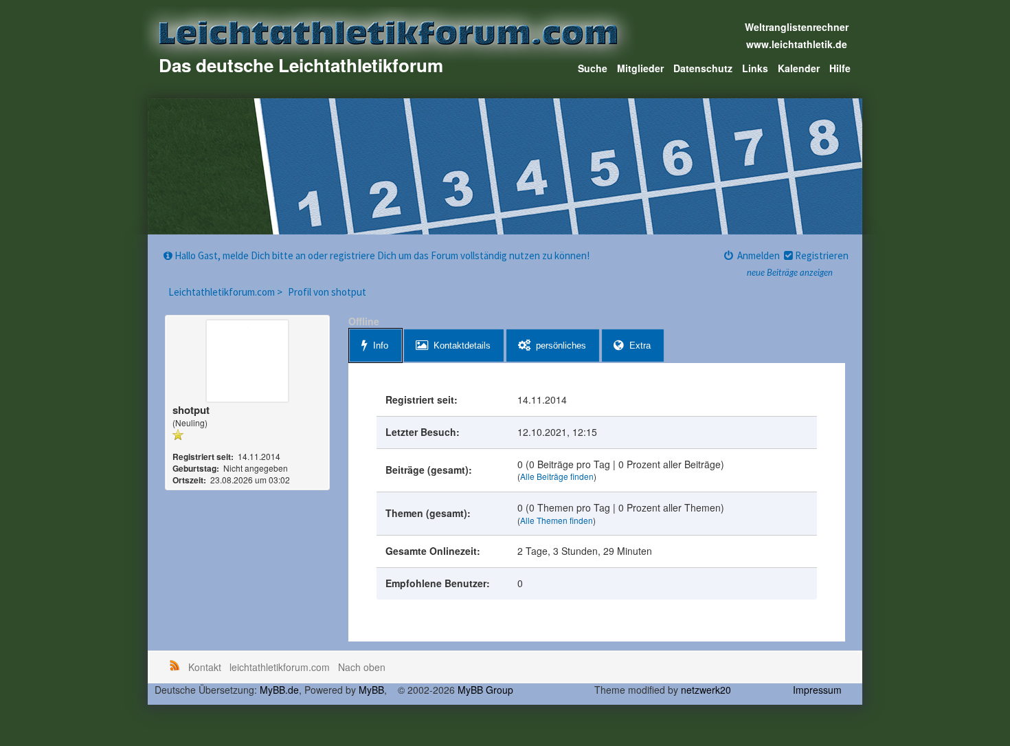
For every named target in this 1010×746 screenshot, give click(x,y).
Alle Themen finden (556, 520)
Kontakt (204, 667)
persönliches (561, 345)
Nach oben (361, 667)
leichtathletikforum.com (279, 667)
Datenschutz (702, 68)
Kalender (799, 68)
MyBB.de (279, 689)
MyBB (371, 689)
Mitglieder (640, 68)
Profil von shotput (327, 291)
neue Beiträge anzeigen (790, 273)
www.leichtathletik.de (796, 44)
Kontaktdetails (462, 345)
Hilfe (840, 68)
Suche (592, 68)
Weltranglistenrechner (797, 27)
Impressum (817, 689)
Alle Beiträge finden (557, 476)
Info (380, 345)
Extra (640, 345)
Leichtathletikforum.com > (226, 291)
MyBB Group (485, 689)
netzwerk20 (706, 689)
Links (755, 68)
